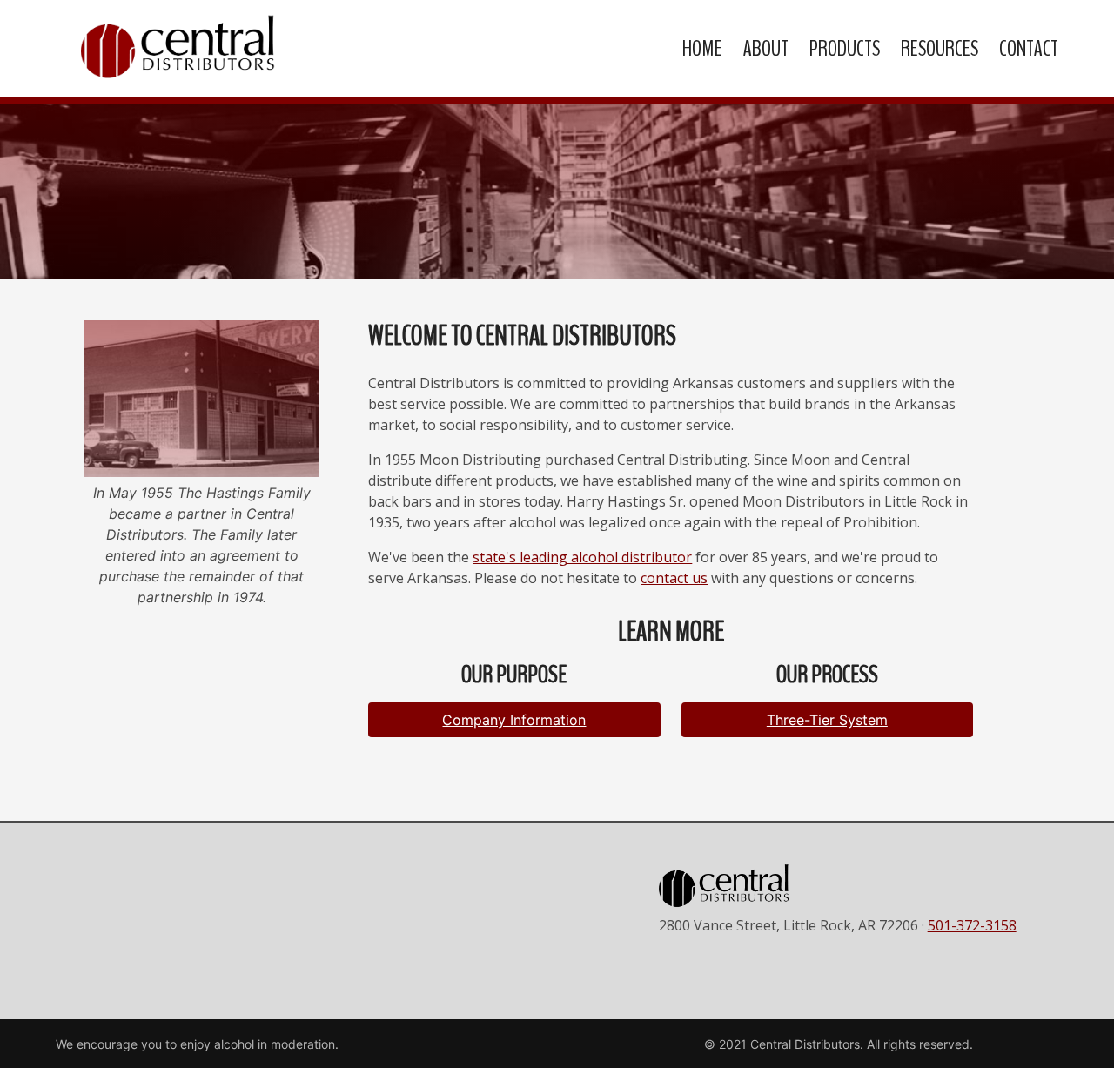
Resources (939, 48)
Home (702, 48)
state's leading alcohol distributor (582, 557)
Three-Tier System (827, 720)
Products (844, 48)
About (766, 48)
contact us (674, 578)
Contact (1028, 48)
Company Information (514, 720)
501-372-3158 (972, 925)
